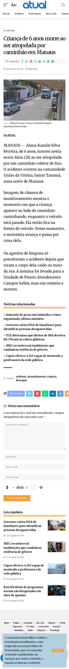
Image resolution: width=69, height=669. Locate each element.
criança (51, 376)
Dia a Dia (11, 31)
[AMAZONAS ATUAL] (34, 5)
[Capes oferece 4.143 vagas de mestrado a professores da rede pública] (56, 568)
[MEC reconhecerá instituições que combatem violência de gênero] (56, 547)
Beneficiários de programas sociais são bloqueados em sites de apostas (23, 591)
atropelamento (36, 376)
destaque (21, 380)
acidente (21, 376)
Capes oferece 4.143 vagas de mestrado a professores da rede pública (24, 569)
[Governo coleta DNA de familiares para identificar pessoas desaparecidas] (56, 525)
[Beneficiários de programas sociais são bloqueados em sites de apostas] (56, 590)
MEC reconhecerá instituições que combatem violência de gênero (23, 547)
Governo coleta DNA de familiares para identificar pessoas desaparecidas (22, 526)
